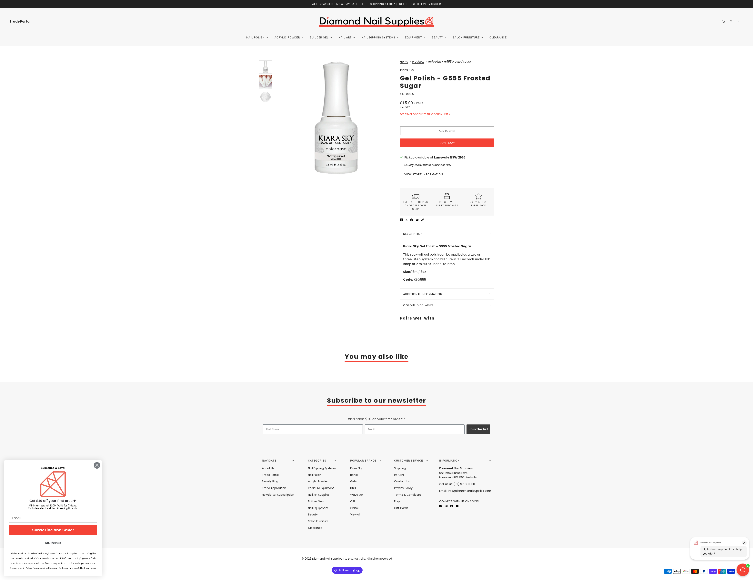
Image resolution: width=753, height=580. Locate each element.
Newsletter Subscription (278, 495)
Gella (353, 481)
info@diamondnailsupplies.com (469, 491)
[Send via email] (417, 220)
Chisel (354, 508)
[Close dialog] (97, 465)
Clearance (315, 528)
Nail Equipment (318, 508)
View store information (423, 174)
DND (353, 488)
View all (355, 514)
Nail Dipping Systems (322, 468)
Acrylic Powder (318, 481)
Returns (399, 475)
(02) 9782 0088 (464, 484)
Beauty (313, 514)
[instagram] (446, 506)
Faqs (397, 501)
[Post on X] (406, 220)
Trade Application (274, 488)
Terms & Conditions (407, 495)
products (418, 62)
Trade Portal (270, 475)
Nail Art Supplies (318, 495)
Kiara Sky (407, 70)
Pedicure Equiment (321, 488)
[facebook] (441, 506)
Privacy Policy (403, 488)
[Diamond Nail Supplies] (376, 21)
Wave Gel (356, 495)
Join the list (478, 429)
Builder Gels (316, 501)
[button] (423, 220)
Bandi (354, 475)
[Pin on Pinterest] (412, 220)
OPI (352, 501)
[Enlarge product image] (336, 118)
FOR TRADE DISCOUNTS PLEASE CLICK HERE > (425, 114)
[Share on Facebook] (401, 220)
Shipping (400, 468)
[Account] (731, 21)
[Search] (723, 21)
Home (404, 62)
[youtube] (457, 506)
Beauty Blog (270, 481)
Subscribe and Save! (53, 530)
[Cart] (738, 21)
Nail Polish (314, 475)
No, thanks (53, 543)
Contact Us (402, 481)
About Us (268, 468)
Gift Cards (401, 508)
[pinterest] (452, 506)
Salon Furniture (318, 521)
